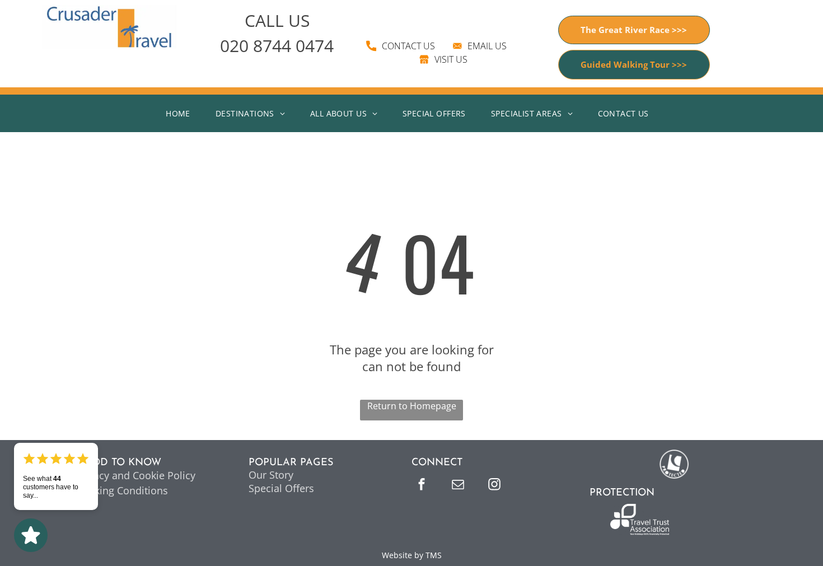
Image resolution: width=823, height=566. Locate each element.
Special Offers (281, 488)
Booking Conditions (122, 490)
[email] (457, 486)
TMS (433, 555)
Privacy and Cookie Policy (135, 475)
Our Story (271, 474)
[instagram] (494, 486)
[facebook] (421, 486)
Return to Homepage (411, 406)
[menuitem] (182, 113)
